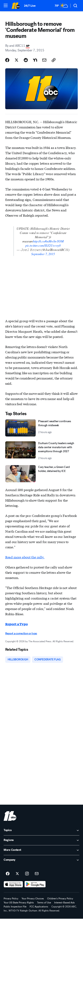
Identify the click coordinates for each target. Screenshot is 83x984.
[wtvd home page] (10, 816)
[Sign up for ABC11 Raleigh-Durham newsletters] (37, 874)
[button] (5, 5)
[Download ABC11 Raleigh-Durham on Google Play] (35, 884)
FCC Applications (39, 906)
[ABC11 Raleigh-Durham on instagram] (27, 874)
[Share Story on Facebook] (7, 60)
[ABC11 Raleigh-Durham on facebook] (8, 874)
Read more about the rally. (25, 557)
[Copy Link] (53, 60)
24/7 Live (29, 6)
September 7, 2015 (43, 254)
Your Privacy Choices (33, 898)
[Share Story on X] (16, 60)
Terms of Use (44, 902)
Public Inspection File (15, 906)
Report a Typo (16, 624)
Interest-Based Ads (64, 902)
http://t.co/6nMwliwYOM (48, 241)
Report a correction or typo (21, 633)
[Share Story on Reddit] (25, 60)
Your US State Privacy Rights (19, 902)
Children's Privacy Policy (60, 898)
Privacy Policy (11, 898)
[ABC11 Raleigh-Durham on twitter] (17, 874)
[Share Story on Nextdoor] (35, 60)
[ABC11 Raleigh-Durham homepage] (15, 5)
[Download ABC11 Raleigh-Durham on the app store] (13, 884)
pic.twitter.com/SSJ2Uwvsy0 (43, 245)
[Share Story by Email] (44, 60)
